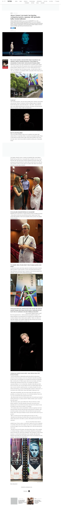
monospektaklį (34, 22)
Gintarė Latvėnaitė (25, 20)
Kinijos (35, 20)
